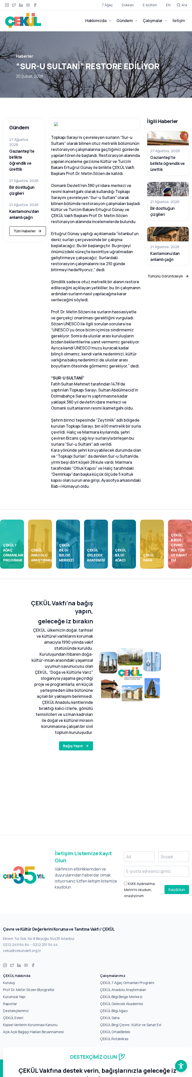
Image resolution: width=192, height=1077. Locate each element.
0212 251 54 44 (45, 944)
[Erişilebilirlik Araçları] (181, 1066)
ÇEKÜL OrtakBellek (115, 1031)
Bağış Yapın (73, 745)
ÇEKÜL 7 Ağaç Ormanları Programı (127, 982)
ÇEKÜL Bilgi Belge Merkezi (121, 996)
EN (168, 5)
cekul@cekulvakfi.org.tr (22, 950)
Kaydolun (176, 889)
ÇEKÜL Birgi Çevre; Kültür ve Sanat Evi (130, 1024)
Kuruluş (9, 982)
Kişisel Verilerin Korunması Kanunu (30, 1024)
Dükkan (128, 5)
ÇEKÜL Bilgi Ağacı (114, 1010)
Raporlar (10, 1003)
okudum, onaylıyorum (139, 889)
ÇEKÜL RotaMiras (114, 1038)
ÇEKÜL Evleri (13, 1017)
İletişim (178, 20)
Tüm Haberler (25, 231)
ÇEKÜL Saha (110, 1017)
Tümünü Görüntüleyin (165, 276)
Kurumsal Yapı (14, 996)
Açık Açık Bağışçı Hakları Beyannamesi (33, 1031)
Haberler (24, 56)
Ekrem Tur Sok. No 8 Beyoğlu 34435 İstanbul (38, 938)
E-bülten (150, 5)
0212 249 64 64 (16, 944)
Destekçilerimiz (16, 1010)
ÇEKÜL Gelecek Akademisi (121, 1003)
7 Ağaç (107, 5)
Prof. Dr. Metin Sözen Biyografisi (28, 989)
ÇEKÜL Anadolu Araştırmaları (123, 989)
